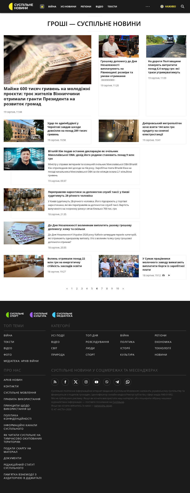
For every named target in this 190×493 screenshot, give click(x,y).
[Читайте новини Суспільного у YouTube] (96, 382)
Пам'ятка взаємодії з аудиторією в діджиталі (23, 476)
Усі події (57, 335)
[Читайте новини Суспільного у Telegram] (117, 382)
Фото (8, 354)
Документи (12, 458)
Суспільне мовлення (20, 392)
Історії (125, 348)
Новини (161, 354)
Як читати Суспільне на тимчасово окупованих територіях (23, 438)
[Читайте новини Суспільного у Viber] (107, 382)
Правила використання (22, 399)
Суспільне (118, 402)
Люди (90, 348)
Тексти (112, 6)
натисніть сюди (103, 405)
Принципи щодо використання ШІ (17, 407)
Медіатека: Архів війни (21, 361)
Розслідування (97, 342)
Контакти (11, 386)
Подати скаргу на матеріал (17, 450)
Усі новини (68, 6)
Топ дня (92, 335)
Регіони (86, 6)
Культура (127, 354)
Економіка (163, 342)
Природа (58, 354)
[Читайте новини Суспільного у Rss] (55, 382)
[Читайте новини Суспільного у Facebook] (65, 382)
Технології (163, 348)
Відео (99, 6)
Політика (127, 342)
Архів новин (13, 380)
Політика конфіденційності (18, 417)
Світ (54, 348)
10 (117, 288)
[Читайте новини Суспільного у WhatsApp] (127, 382)
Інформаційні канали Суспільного (20, 426)
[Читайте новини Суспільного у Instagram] (86, 382)
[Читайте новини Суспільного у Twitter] (75, 382)
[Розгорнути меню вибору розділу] (42, 6)
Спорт (90, 354)
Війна (52, 6)
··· (147, 6)
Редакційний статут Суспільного (19, 466)
